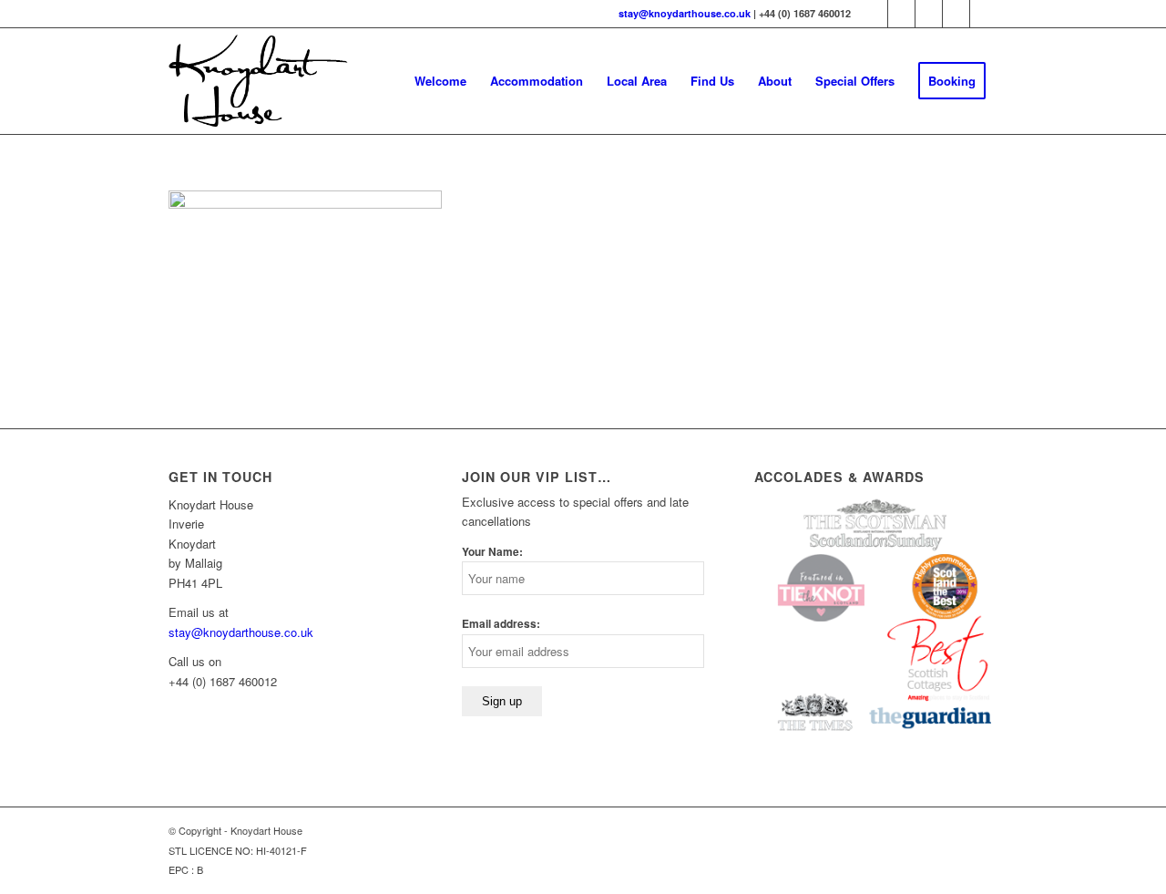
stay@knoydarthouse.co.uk (685, 13)
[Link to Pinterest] (928, 13)
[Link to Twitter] (874, 13)
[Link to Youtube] (956, 13)
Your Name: (492, 552)
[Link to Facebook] (901, 13)
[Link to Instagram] (983, 13)
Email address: (501, 624)
